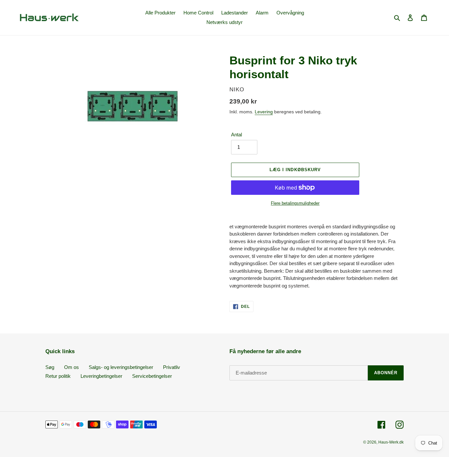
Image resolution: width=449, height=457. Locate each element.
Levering (264, 111)
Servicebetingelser (152, 376)
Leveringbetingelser (101, 376)
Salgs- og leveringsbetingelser (121, 367)
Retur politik (58, 376)
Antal (236, 134)
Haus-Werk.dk (391, 442)
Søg (49, 367)
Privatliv (171, 367)
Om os (71, 367)
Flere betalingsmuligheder (295, 203)
